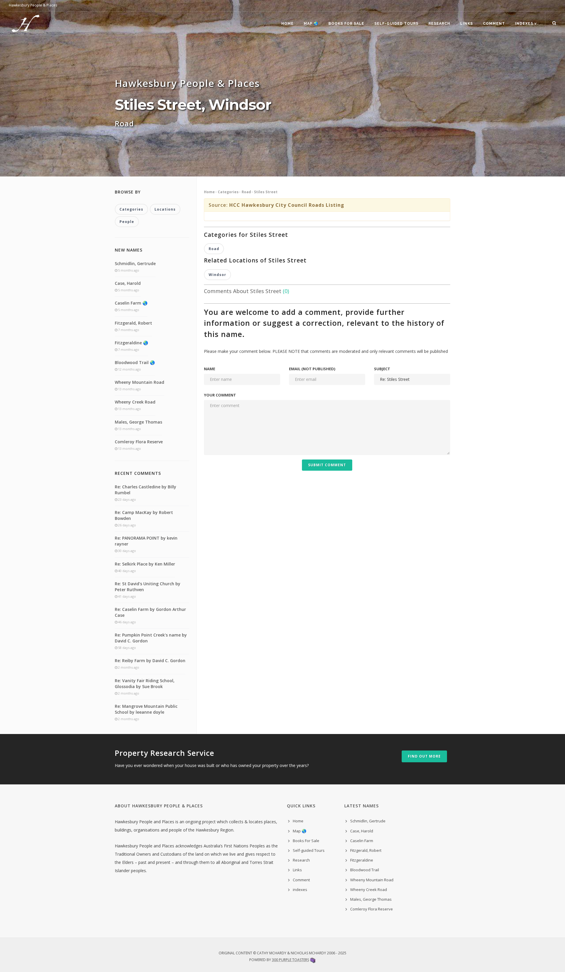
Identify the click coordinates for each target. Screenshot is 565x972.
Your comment (220, 395)
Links (466, 24)
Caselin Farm (361, 840)
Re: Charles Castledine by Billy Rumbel (145, 489)
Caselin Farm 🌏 (131, 303)
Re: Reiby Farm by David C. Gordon (150, 660)
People (126, 221)
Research (439, 24)
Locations (165, 209)
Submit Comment (327, 464)
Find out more (424, 756)
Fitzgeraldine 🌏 (131, 343)
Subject (382, 368)
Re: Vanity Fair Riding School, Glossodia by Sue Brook (145, 683)
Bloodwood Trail (364, 869)
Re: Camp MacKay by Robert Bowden (144, 515)
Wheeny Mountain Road (139, 382)
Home (287, 24)
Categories (228, 191)
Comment (494, 24)
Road (246, 191)
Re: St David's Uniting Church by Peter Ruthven (147, 586)
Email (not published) (312, 368)
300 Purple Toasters (290, 959)
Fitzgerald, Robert (133, 323)
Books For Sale (346, 24)
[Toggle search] (554, 23)
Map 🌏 (311, 24)
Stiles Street (265, 191)
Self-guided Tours (396, 24)
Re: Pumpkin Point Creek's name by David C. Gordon (151, 638)
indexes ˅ (526, 24)
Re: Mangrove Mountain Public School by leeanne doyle (146, 709)
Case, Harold (128, 283)
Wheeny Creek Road (135, 402)
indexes (300, 889)
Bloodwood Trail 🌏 (135, 362)
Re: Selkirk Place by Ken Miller (145, 564)
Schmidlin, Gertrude (135, 263)
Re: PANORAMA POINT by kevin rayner (146, 541)
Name (209, 368)
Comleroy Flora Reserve (139, 441)
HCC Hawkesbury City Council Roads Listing (286, 205)
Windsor (217, 274)
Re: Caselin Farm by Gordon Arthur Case (150, 612)
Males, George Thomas (138, 422)
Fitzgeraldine (361, 860)
